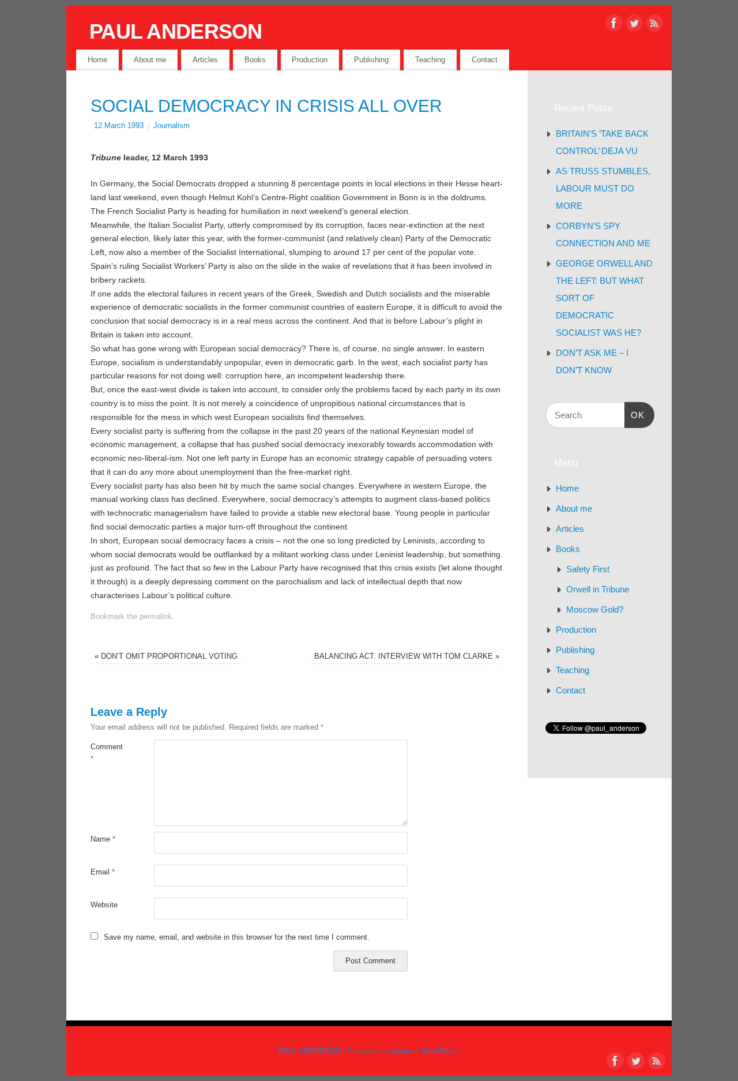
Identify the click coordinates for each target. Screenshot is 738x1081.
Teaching (430, 59)
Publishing (371, 59)
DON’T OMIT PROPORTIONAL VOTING (166, 656)
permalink (156, 617)
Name (103, 839)
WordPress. (441, 1052)
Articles (205, 59)
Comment (106, 753)
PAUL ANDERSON (175, 31)
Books (255, 59)
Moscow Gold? (594, 609)
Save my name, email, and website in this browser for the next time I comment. (237, 937)
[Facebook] (614, 25)
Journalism (171, 126)
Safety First (587, 569)
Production (309, 59)
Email (103, 872)
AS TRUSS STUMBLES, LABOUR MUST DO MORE (603, 188)
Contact (485, 59)
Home (97, 59)
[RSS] (654, 25)
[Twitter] (634, 25)
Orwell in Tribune (597, 589)
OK (634, 415)
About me (150, 59)
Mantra (400, 1052)
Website (104, 905)
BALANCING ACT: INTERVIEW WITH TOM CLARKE (406, 656)
